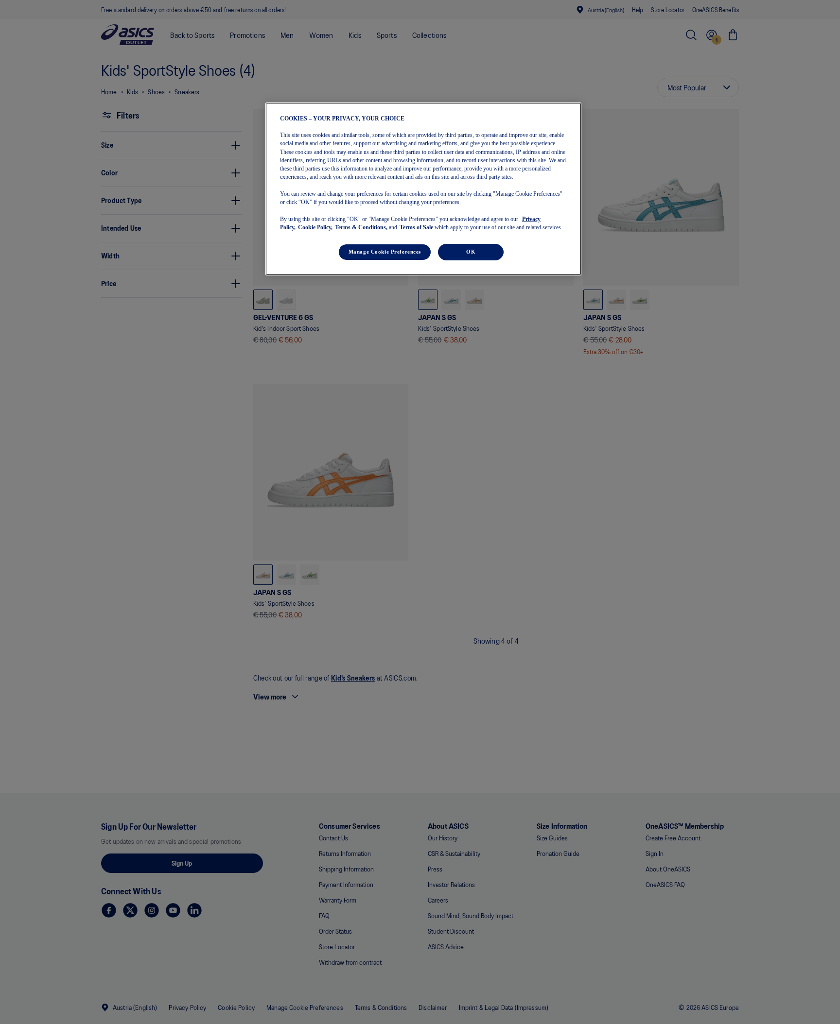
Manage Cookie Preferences (385, 252)
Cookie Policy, (315, 227)
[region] (423, 188)
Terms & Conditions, (361, 227)
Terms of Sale (416, 227)
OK (470, 252)
